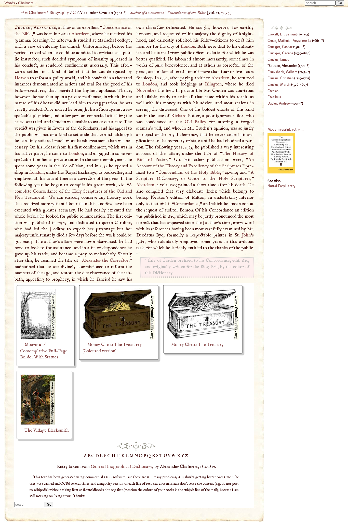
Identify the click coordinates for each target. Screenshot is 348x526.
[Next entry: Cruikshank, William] (148, 446)
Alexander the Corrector (105, 260)
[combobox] (320, 3)
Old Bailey (195, 122)
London (75, 153)
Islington (213, 84)
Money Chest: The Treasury (197, 344)
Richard (178, 116)
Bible (27, 34)
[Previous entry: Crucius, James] (123, 446)
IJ (119, 456)
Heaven (22, 78)
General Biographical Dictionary (121, 466)
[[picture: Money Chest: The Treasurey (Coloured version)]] (119, 338)
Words (9, 3)
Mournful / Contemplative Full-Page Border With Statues (44, 351)
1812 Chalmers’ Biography (45, 13)
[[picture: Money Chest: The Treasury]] (203, 338)
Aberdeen (80, 34)
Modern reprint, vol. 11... (285, 129)
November (146, 90)
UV (168, 456)
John (246, 235)
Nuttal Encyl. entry (281, 186)
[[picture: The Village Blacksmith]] (37, 424)
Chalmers (25, 3)
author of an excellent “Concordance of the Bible (168, 13)
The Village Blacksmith (46, 430)
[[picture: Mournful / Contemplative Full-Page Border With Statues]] (38, 338)
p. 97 (225, 13)
